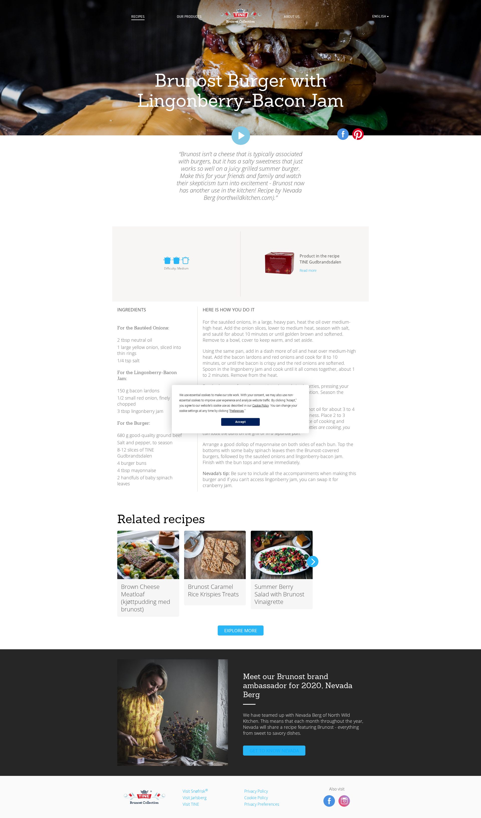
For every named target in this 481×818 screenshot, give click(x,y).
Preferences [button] (237, 410)
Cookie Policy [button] (260, 405)
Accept (240, 422)
